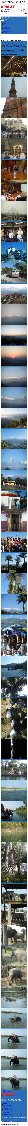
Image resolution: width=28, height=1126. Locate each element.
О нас (4, 24)
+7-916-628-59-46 (6, 9)
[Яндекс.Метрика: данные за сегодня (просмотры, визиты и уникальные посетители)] (15, 1121)
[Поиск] (14, 14)
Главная (5, 23)
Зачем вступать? (7, 26)
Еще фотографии (6, 1091)
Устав (4, 33)
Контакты (5, 32)
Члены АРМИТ (7, 29)
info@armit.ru (5, 11)
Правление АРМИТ (8, 31)
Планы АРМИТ (7, 27)
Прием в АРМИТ (7, 28)
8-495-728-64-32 (5, 17)
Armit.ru (17, 1124)
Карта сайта (6, 1112)
